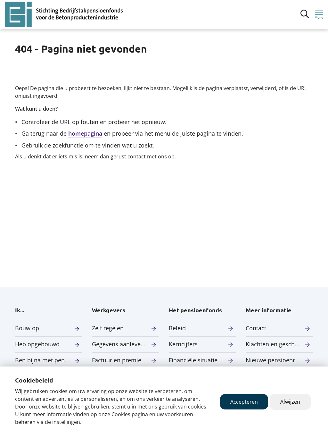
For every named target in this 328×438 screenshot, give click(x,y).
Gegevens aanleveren (121, 344)
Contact (256, 328)
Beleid (177, 328)
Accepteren (244, 401)
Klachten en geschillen (276, 344)
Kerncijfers (183, 344)
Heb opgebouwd (37, 344)
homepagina (85, 133)
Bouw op (27, 328)
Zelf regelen (108, 328)
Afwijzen (290, 401)
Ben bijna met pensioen (47, 360)
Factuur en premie (116, 360)
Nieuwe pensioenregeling (279, 360)
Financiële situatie (193, 360)
